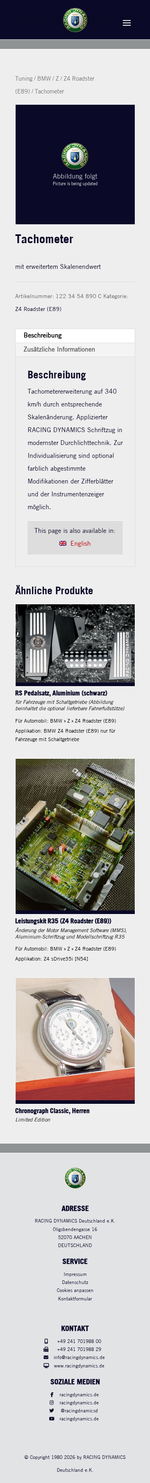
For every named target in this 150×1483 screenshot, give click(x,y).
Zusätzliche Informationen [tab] (59, 349)
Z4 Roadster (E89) (38, 309)
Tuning (23, 79)
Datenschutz (75, 1282)
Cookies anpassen (75, 1290)
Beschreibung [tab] (43, 335)
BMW (44, 79)
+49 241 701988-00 (79, 1341)
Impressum (75, 1274)
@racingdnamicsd (79, 1411)
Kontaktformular (75, 1299)
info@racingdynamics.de (79, 1357)
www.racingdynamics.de (79, 1366)
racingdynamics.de (79, 1395)
